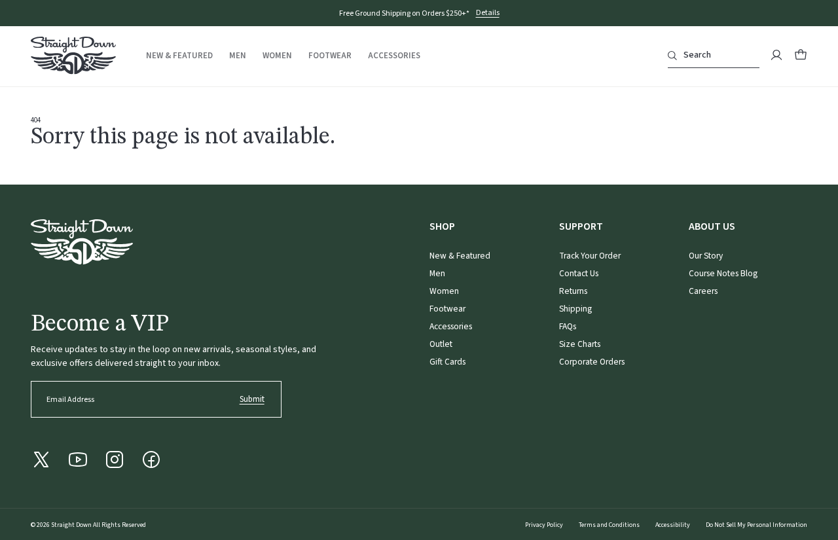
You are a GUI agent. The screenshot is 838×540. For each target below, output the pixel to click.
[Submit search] (672, 55)
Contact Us (578, 273)
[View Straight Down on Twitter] (41, 459)
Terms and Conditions (609, 525)
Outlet (440, 344)
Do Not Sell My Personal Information (756, 525)
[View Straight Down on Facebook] (151, 459)
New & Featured (179, 56)
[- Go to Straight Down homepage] (82, 241)
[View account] (776, 55)
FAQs (567, 326)
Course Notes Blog (723, 273)
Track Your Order (590, 255)
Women (277, 56)
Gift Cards (447, 361)
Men (237, 56)
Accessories (394, 56)
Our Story (706, 255)
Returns (573, 291)
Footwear (330, 56)
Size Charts (579, 344)
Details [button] (488, 13)
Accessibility (672, 525)
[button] (800, 55)
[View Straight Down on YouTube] (77, 459)
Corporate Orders (592, 361)
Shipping (575, 308)
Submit (252, 399)
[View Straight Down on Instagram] (114, 459)
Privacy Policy (544, 525)
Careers (703, 291)
